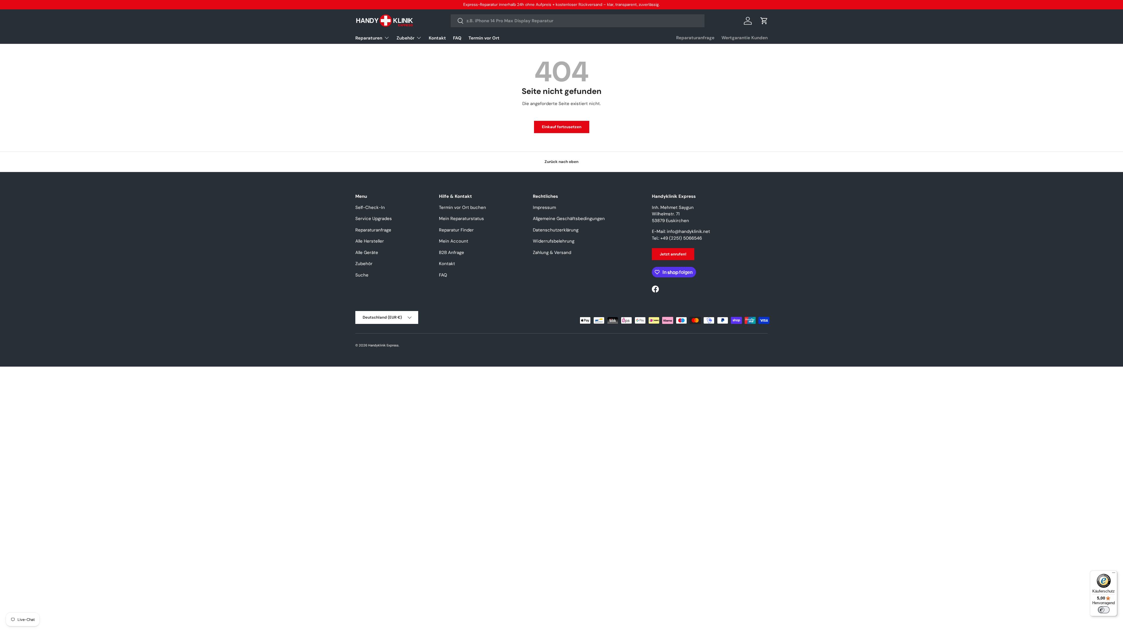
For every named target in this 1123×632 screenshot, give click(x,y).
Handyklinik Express (383, 345)
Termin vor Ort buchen (462, 207)
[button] (764, 20)
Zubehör (405, 38)
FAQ (457, 38)
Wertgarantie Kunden (744, 38)
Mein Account (453, 241)
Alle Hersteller (369, 241)
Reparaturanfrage (695, 38)
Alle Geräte (366, 252)
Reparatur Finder (456, 230)
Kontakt (437, 38)
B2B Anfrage (451, 252)
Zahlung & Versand (552, 252)
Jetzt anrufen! (673, 254)
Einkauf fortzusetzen (561, 126)
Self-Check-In (370, 207)
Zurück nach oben (561, 161)
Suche (361, 275)
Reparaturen (368, 38)
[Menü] (1113, 574)
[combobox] (578, 20)
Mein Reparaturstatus (461, 218)
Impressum (544, 207)
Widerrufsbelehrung (553, 241)
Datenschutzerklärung (555, 230)
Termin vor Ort (484, 38)
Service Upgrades (373, 218)
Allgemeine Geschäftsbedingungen (569, 218)
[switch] (1104, 609)
